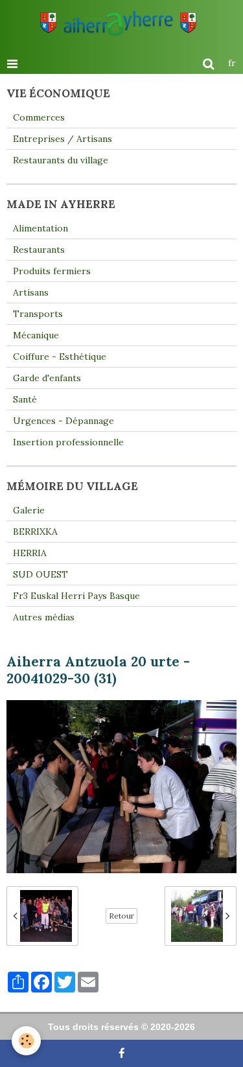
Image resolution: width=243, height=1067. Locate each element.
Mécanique (36, 335)
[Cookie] (26, 1040)
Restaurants (39, 249)
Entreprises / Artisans (62, 139)
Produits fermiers (52, 271)
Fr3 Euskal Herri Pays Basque (76, 596)
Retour (121, 915)
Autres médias (44, 617)
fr (232, 63)
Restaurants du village (60, 160)
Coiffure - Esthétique (59, 356)
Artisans (31, 292)
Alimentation (40, 228)
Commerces (39, 117)
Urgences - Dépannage (63, 421)
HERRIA (30, 553)
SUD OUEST (40, 574)
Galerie (29, 510)
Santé (25, 399)
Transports (38, 314)
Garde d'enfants (47, 378)
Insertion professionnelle (68, 442)
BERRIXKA (35, 531)
